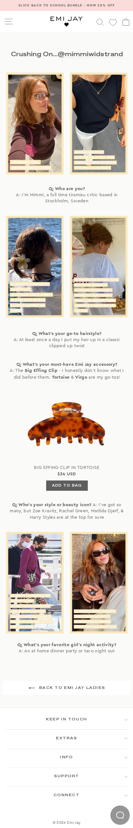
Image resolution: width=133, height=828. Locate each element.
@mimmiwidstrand (90, 54)
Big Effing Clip (41, 370)
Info (66, 757)
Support (66, 776)
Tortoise (61, 377)
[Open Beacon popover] (120, 815)
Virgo (81, 377)
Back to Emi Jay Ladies (71, 688)
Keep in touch (66, 719)
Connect (67, 795)
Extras (66, 738)
